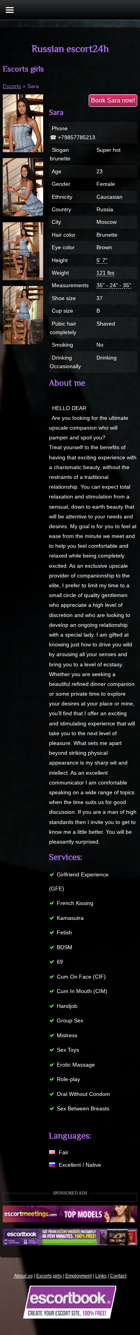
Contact (118, 1276)
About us (23, 1276)
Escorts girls (49, 1276)
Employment (78, 1276)
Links (101, 1276)
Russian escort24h (70, 48)
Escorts (12, 86)
